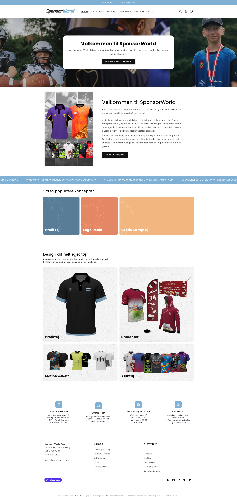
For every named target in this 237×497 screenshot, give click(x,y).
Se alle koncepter (115, 154)
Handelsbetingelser (152, 471)
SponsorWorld (70, 496)
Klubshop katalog (102, 449)
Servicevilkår (149, 462)
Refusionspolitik (151, 467)
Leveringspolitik (155, 496)
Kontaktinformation (171, 496)
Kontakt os (148, 454)
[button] (149, 11)
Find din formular (102, 454)
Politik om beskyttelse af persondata (120, 496)
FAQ (145, 449)
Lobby (96, 462)
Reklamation (100, 458)
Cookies (147, 458)
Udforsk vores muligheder (118, 61)
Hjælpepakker (100, 467)
